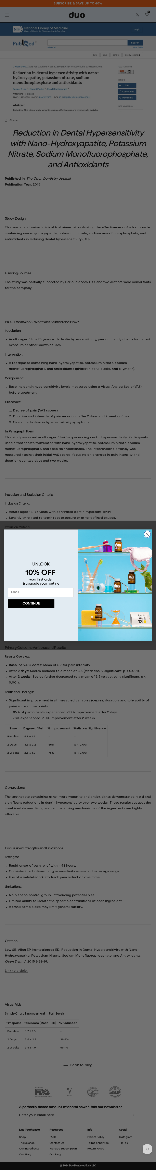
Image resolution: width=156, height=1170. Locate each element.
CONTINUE (31, 603)
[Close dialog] (147, 534)
